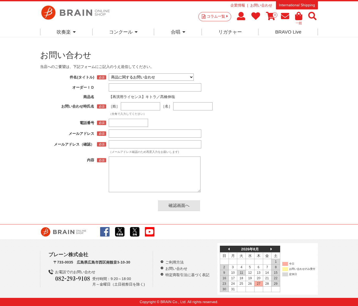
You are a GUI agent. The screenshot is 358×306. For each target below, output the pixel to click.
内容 (90, 160)
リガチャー (230, 32)
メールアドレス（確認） (74, 144)
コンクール (121, 32)
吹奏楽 (64, 32)
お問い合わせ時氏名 (77, 106)
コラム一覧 (216, 16)
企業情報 (237, 5)
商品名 (88, 97)
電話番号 (87, 123)
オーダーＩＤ (83, 87)
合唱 (175, 32)
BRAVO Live (288, 32)
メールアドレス (81, 133)
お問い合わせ (261, 5)
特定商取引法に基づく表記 (187, 275)
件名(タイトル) (82, 77)
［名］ (166, 106)
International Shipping (297, 5)
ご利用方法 (174, 262)
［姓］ (114, 106)
